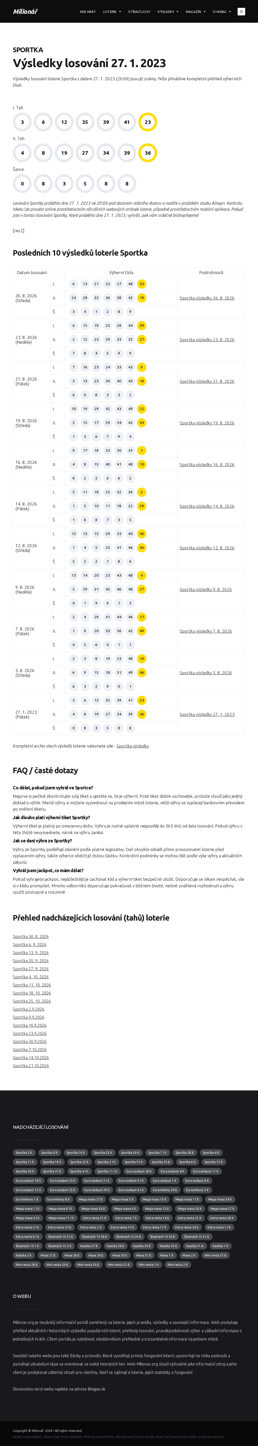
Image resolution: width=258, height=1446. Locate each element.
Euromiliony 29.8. (165, 1190)
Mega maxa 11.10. (62, 1218)
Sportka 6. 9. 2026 (29, 944)
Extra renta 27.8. (60, 1227)
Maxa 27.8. (48, 1255)
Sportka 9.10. (134, 1162)
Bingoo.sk (96, 1389)
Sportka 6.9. (187, 1162)
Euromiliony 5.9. (197, 1190)
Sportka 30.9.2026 (30, 1041)
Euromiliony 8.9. (58, 1199)
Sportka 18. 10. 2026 (32, 993)
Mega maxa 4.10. (28, 1218)
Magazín (193, 12)
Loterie (110, 12)
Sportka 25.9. (79, 1162)
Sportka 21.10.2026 (31, 1065)
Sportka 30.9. (130, 1152)
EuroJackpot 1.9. (165, 1180)
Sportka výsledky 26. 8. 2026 (207, 298)
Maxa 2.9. (189, 1255)
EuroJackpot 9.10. (131, 1180)
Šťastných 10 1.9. (28, 1246)
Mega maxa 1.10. (28, 1208)
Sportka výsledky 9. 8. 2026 (206, 589)
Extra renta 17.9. (155, 1227)
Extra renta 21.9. (190, 1218)
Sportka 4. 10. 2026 (31, 977)
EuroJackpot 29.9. (97, 1190)
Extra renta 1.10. (219, 1227)
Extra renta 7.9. (126, 1218)
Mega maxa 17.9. (187, 1199)
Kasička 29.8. (142, 1246)
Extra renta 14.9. (158, 1218)
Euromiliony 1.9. (27, 1199)
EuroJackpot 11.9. (206, 1171)
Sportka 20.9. (25, 1171)
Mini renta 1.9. (149, 1264)
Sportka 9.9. (49, 1152)
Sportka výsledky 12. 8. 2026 (207, 547)
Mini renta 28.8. (27, 1264)
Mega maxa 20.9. (190, 1208)
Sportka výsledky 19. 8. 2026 (207, 422)
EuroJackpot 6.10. (131, 1190)
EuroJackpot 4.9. (173, 1171)
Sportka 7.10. (157, 1152)
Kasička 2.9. (24, 1255)
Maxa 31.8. (144, 1255)
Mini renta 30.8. (88, 1264)
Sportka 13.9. (214, 1162)
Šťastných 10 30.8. (163, 1236)
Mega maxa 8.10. (61, 1208)
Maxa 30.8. (120, 1255)
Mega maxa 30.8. (93, 1208)
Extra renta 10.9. (123, 1227)
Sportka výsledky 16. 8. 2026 (207, 464)
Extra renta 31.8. (95, 1218)
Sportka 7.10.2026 (30, 1049)
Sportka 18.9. (52, 1162)
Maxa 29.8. (96, 1255)
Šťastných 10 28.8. (95, 1236)
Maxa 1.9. (167, 1255)
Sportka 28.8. (185, 1152)
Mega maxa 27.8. (91, 1199)
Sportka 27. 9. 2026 (31, 969)
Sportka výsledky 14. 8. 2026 (207, 506)
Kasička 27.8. (89, 1246)
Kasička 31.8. (195, 1246)
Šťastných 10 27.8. (61, 1236)
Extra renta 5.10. (28, 1227)
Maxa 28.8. (72, 1255)
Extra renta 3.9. (91, 1227)
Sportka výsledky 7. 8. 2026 (206, 631)
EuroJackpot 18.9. (29, 1180)
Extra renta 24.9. (187, 1227)
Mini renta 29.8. (58, 1264)
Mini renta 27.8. (216, 1255)
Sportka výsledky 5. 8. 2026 (206, 672)
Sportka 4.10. (79, 1171)
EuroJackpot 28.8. (139, 1171)
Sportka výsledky (133, 745)
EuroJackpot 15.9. (29, 1190)
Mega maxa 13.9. (157, 1208)
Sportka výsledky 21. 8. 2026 (207, 381)
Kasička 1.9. (221, 1246)
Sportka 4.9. (211, 1152)
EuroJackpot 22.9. (63, 1190)
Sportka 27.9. (52, 1171)
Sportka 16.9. (76, 1152)
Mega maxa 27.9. (223, 1208)
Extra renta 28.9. (222, 1218)
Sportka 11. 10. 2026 (32, 985)
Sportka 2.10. (107, 1162)
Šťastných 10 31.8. (197, 1236)
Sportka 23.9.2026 (30, 1033)
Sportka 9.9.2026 (28, 1017)
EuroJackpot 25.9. (63, 1180)
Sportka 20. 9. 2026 (31, 960)
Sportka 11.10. (108, 1171)
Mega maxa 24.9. (220, 1199)
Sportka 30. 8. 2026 (31, 936)
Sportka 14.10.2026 (31, 1057)
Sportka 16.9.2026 (30, 1025)
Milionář (25, 11)
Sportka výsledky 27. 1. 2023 (207, 714)
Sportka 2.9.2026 (28, 1009)
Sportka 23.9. (103, 1152)
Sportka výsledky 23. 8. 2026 (207, 339)
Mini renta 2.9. (178, 1264)
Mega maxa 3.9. (123, 1199)
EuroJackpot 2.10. (97, 1180)
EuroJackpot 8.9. (197, 1180)
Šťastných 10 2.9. (60, 1246)
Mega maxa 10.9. (155, 1199)
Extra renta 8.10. (28, 1236)
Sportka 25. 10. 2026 (32, 1001)
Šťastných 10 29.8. (129, 1236)
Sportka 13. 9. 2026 (31, 952)
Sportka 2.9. (24, 1152)
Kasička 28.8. (116, 1246)
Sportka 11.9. (25, 1162)
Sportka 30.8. (161, 1162)
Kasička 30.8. (169, 1246)
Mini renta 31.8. (119, 1264)
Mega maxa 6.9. (125, 1208)
